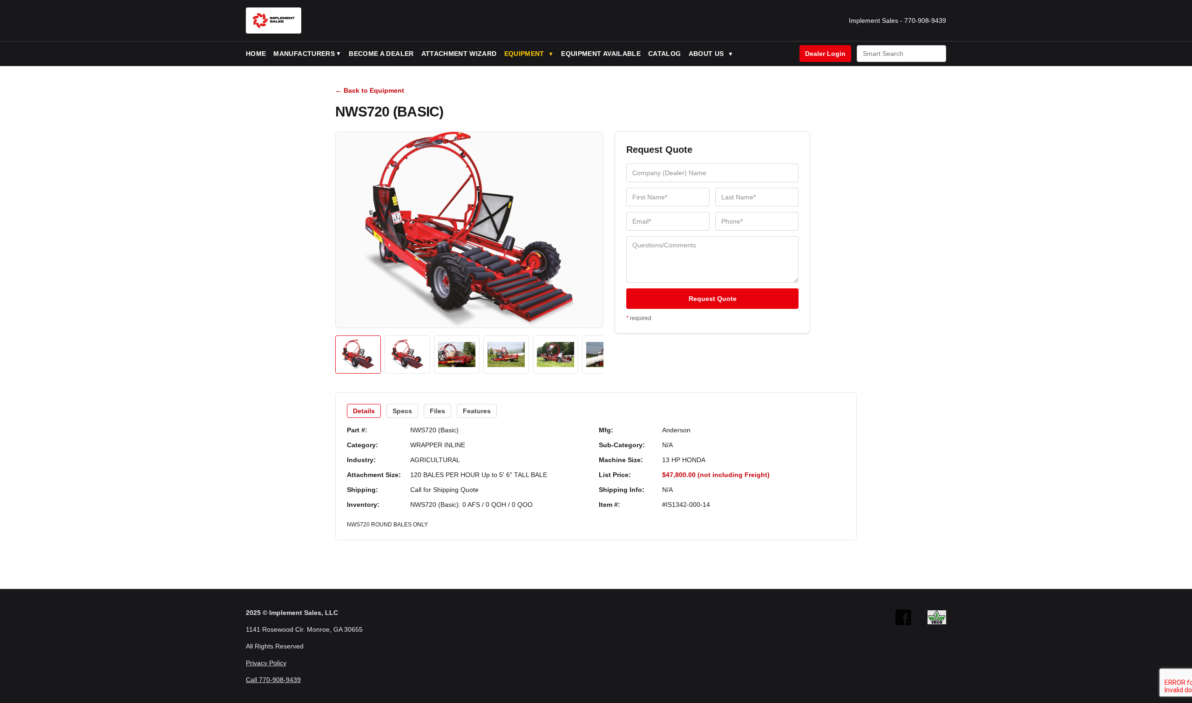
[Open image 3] (457, 354)
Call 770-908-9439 (273, 679)
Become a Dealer (381, 53)
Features (477, 411)
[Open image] (469, 229)
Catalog (664, 53)
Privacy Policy (266, 663)
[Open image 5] (555, 354)
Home (256, 53)
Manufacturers (304, 53)
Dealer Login (825, 53)
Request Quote (713, 298)
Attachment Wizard (459, 53)
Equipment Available (601, 53)
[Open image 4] (506, 354)
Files (437, 411)
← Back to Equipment (369, 90)
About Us (711, 53)
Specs (402, 411)
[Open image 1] (358, 354)
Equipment (529, 53)
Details (364, 411)
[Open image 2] (407, 354)
